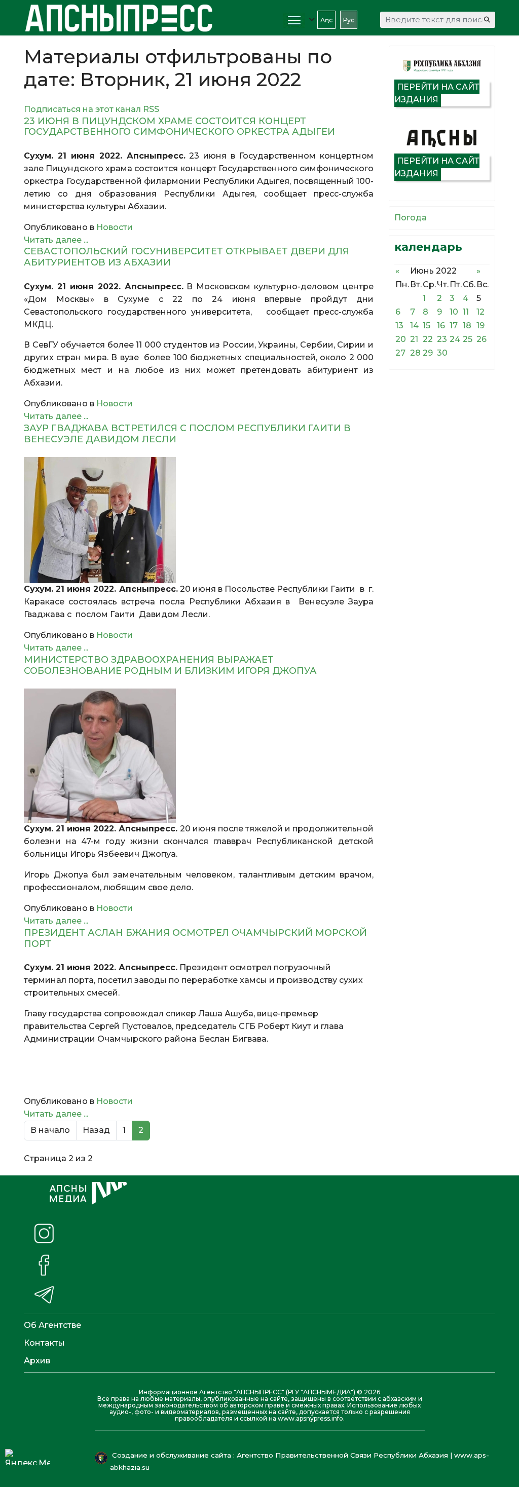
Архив (37, 1360)
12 (480, 312)
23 (442, 339)
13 (399, 325)
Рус (348, 20)
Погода (410, 217)
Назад (96, 1130)
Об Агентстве (52, 1325)
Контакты (44, 1343)
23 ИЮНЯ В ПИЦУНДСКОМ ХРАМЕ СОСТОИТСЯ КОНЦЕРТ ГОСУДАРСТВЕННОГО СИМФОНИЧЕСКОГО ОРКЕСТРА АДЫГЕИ (179, 127)
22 (428, 339)
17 (454, 325)
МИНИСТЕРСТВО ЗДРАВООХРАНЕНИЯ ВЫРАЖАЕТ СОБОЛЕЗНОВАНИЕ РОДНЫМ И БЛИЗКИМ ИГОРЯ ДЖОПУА (170, 665)
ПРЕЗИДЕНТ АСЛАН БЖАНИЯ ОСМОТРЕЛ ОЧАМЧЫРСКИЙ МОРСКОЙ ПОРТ (195, 938)
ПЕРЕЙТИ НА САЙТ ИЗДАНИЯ (436, 93)
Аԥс (326, 20)
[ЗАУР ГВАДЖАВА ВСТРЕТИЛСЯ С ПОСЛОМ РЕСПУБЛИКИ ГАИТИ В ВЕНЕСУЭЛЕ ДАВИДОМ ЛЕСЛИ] (199, 520)
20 (400, 339)
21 (414, 339)
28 (415, 353)
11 (466, 312)
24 (455, 339)
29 (428, 353)
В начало (50, 1130)
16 (441, 325)
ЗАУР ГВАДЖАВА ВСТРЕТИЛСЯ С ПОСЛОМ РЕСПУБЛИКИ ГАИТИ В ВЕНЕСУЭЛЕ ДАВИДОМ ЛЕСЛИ (187, 434)
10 (454, 312)
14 (414, 325)
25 (467, 339)
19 (480, 325)
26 (481, 339)
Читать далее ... (56, 240)
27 (400, 353)
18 (467, 325)
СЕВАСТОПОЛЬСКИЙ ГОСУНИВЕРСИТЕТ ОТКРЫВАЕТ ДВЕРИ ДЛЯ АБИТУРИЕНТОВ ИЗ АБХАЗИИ (186, 257)
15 (426, 325)
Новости (114, 227)
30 (442, 353)
